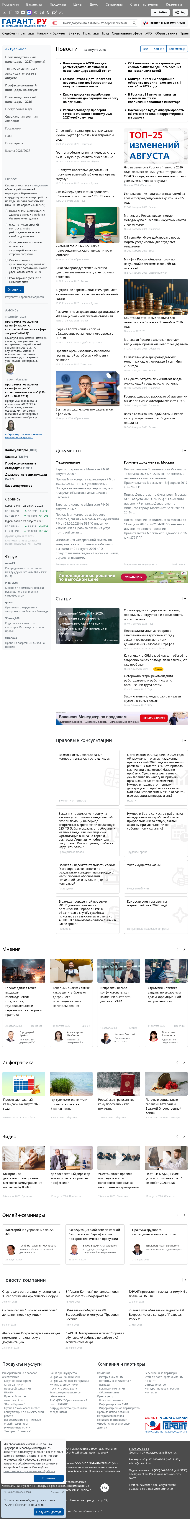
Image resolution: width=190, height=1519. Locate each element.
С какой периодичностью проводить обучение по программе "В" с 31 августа (85, 194)
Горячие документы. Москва (149, 462)
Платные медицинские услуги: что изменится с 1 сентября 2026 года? (164, 1178)
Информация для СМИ (113, 1404)
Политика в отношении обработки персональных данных (113, 1423)
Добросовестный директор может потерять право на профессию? (70, 1178)
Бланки (16, 457)
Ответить (15, 290)
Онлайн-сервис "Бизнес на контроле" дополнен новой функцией (29, 1312)
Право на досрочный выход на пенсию (25, 644)
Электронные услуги (17, 1427)
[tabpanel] (122, 88)
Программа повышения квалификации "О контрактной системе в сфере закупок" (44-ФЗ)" (25, 327)
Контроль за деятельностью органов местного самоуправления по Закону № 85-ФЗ (22, 1180)
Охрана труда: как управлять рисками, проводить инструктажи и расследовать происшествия (153, 614)
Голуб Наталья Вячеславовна (38, 1245)
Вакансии (34, 4)
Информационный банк (65, 1377)
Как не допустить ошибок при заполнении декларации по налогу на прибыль (90, 98)
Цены (77, 4)
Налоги (131, 800)
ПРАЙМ (8, 1392)
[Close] (63, 1492)
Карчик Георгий (124, 1034)
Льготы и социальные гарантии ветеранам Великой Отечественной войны (163, 1106)
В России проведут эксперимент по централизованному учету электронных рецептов (85, 272)
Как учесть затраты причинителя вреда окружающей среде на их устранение (153, 381)
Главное (158, 49)
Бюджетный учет (90, 161)
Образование (166, 33)
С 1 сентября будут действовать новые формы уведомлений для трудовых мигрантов (152, 241)
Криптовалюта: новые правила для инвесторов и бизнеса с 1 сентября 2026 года (153, 322)
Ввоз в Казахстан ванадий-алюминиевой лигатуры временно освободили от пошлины (153, 418)
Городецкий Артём (27, 1034)
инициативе (40, 185)
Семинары (114, 4)
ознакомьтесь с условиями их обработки (29, 1471)
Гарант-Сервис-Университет (82, 1511)
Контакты (151, 1392)
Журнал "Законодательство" (22, 1408)
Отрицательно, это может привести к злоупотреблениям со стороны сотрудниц (25, 248)
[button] (164, 23)
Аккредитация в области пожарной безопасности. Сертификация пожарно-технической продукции (94, 1234)
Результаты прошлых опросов (24, 297)
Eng (183, 12)
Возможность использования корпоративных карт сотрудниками (85, 756)
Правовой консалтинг (18, 1388)
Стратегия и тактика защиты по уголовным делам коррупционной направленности (164, 994)
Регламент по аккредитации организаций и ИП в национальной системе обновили (87, 314)
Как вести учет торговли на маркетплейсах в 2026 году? (147, 903)
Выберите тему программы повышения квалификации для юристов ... (23, 436)
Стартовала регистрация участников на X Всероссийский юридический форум (31, 1294)
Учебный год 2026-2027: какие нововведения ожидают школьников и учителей (84, 250)
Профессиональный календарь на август (21, 87)
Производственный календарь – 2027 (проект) (25, 59)
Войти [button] (163, 12)
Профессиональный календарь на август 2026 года (21, 1104)
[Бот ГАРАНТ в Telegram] (42, 12)
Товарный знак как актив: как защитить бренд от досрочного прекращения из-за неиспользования (71, 997)
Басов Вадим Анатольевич (100, 1245)
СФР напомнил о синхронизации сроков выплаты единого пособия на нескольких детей (154, 67)
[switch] (55, 23)
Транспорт (86, 144)
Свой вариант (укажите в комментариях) (25, 280)
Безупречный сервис (17, 1380)
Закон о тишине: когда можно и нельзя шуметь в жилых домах (152, 698)
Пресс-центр (105, 1396)
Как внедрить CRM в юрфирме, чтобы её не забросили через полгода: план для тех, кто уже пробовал (155, 659)
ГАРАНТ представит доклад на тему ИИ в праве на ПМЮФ (158, 1294)
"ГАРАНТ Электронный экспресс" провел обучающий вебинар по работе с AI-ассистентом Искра (94, 1337)
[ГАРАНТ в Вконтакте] (17, 12)
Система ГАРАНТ (14, 1384)
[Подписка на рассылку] (4, 12)
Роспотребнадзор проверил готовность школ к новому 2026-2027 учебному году (88, 113)
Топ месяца (177, 49)
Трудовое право (137, 852)
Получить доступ (48, 1512)
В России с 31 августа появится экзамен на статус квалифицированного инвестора (154, 98)
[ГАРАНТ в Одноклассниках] (48, 12)
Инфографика (18, 1062)
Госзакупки (13, 128)
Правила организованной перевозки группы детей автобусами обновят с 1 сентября (83, 355)
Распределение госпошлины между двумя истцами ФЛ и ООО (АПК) (26, 572)
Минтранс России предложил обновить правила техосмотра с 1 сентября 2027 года (154, 82)
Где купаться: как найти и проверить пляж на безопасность (69, 1104)
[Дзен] (23, 12)
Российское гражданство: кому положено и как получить (116, 1104)
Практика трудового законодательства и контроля (154, 1232)
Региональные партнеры (161, 1373)
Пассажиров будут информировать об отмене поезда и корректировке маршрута (156, 113)
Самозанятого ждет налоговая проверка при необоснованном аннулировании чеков (87, 82)
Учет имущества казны (143, 865)
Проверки (154, 405)
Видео (9, 1136)
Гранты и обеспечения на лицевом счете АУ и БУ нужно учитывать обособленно (85, 154)
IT (143, 331)
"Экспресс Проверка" (17, 1431)
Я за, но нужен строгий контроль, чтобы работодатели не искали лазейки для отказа (24, 230)
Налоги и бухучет (51, 33)
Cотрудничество (155, 1384)
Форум (11, 556)
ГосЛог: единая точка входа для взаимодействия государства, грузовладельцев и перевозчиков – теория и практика (23, 1001)
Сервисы (13, 499)
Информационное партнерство (119, 1408)
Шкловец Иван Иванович (162, 1245)
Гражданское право (71, 852)
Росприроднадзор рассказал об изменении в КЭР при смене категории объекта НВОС (155, 398)
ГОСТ (9, 136)
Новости (67, 49)
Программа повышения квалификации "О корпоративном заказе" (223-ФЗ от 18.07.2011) (25, 390)
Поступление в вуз (18, 109)
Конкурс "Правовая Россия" (162, 1388)
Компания (10, 4)
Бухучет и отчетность (72, 800)
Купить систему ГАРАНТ (65, 1384)
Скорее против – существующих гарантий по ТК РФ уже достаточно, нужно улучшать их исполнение (28, 266)
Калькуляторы (21, 450)
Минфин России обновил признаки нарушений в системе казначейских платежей (150, 263)
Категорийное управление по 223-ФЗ (30, 1232)
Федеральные (68, 462)
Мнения (11, 949)
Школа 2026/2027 (17, 151)
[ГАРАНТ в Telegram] (35, 12)
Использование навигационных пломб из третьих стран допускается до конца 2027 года (154, 198)
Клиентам (174, 4)
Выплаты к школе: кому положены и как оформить (84, 411)
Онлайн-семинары (23, 1215)
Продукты (58, 4)
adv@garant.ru (138, 1474)
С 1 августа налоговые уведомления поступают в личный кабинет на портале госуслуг (85, 174)
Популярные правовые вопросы (148, 928)
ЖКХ (148, 33)
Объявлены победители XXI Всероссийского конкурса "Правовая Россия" (92, 1314)
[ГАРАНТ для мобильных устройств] (11, 12)
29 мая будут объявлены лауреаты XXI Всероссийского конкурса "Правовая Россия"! (156, 1314)
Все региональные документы (140, 564)
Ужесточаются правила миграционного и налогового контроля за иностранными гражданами (118, 1180)
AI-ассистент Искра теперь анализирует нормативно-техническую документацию (31, 1337)
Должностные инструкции (26, 476)
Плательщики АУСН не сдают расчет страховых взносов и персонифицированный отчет (87, 67)
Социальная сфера (127, 33)
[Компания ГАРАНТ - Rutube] (54, 12)
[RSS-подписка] (61, 12)
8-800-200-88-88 (139, 1448)
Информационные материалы (69, 1380)
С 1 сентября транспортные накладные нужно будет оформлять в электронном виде (85, 135)
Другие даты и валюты (20, 536)
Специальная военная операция (21, 118)
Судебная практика (18, 33)
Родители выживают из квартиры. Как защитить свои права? (24, 627)
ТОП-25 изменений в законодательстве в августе (21, 73)
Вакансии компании (112, 1388)
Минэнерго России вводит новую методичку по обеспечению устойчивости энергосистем (155, 220)
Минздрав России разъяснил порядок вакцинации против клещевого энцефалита (156, 342)
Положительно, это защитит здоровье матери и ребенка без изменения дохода (27, 214)
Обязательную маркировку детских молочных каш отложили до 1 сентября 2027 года (153, 361)
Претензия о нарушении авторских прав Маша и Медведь (26, 609)
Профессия (75, 1196)
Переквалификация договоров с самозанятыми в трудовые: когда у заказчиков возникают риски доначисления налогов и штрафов (149, 637)
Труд (105, 33)
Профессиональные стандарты (20, 465)
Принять (48, 1478)
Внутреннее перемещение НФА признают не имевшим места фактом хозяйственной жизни (87, 294)
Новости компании (111, 1400)
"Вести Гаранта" (14, 1404)
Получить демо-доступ (64, 1388)
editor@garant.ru (140, 1463)
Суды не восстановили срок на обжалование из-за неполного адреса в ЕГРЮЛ (84, 333)
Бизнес (74, 33)
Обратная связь (109, 1392)
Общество (145, 185)
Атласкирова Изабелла (75, 1034)
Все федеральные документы (72, 564)
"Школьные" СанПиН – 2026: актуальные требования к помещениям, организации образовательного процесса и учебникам (82, 623)
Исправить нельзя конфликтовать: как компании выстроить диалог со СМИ (116, 994)
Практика (91, 33)
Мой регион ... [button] (180, 564)
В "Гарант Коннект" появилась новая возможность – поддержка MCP (92, 1294)
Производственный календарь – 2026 (20, 99)
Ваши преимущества (63, 1373)
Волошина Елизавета (168, 1034)
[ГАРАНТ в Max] (29, 12)
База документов (18, 486)
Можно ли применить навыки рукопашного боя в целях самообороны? (24, 591)
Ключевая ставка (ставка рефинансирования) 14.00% (23, 542)
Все (145, 49)
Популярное (14, 143)
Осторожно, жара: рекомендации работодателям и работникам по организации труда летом (148, 680)
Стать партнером (144, 4)
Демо (94, 4)
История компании (111, 1377)
